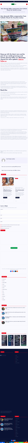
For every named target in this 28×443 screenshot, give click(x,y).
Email (1, 218)
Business (17, 420)
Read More (5, 197)
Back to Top (25, 440)
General (9, 19)
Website (1, 221)
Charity (3, 284)
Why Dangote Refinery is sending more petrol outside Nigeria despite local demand (8, 429)
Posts (16, 358)
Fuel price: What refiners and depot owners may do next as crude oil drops (11, 337)
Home (16, 355)
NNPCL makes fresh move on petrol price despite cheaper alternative (15, 321)
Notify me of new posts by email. (5, 228)
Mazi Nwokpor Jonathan (5, 19)
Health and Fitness (4, 289)
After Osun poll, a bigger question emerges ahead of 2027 (17, 338)
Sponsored (3, 296)
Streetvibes (17, 436)
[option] (4, 340)
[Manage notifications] (26, 441)
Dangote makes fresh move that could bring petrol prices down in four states (8, 424)
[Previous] (24, 333)
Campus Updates (4, 282)
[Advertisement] (14, 48)
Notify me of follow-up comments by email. (6, 226)
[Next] (25, 333)
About (16, 361)
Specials (3, 294)
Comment (2, 209)
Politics (16, 430)
